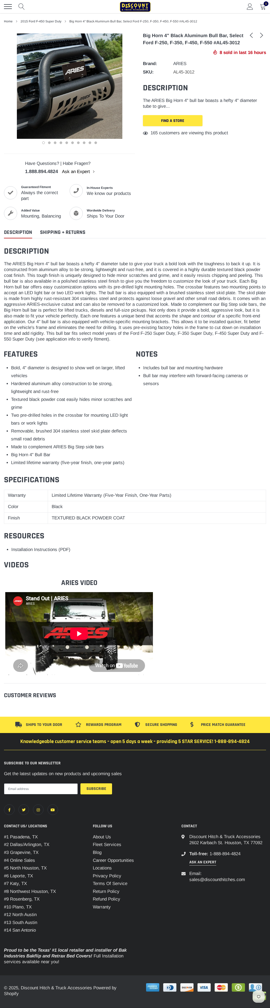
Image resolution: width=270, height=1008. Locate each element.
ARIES (179, 63)
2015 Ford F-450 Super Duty (41, 21)
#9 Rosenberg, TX (22, 899)
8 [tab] (84, 142)
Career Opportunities (113, 860)
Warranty (102, 906)
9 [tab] (90, 142)
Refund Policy (106, 899)
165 (154, 132)
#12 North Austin (20, 914)
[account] (250, 6)
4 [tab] (61, 142)
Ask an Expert (76, 171)
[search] (21, 6)
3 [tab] (55, 142)
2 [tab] (49, 142)
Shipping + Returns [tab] (62, 232)
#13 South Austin (20, 922)
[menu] (8, 7)
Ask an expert (202, 862)
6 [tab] (72, 142)
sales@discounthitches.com (217, 879)
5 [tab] (66, 142)
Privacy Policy (107, 875)
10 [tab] (95, 142)
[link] (251, 35)
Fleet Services (107, 844)
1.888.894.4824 (41, 171)
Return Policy (106, 891)
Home (8, 21)
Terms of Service (110, 883)
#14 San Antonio (20, 930)
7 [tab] (78, 142)
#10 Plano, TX (18, 906)
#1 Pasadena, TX (21, 836)
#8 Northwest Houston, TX (30, 891)
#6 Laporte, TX (18, 875)
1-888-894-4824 (225, 853)
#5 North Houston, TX (25, 868)
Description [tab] (18, 232)
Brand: (150, 63)
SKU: (148, 72)
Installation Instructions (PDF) (40, 549)
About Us (102, 836)
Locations (102, 868)
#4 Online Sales (19, 860)
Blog (97, 852)
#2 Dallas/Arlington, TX (26, 844)
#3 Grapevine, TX (21, 852)
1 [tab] (43, 142)
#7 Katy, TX (15, 883)
